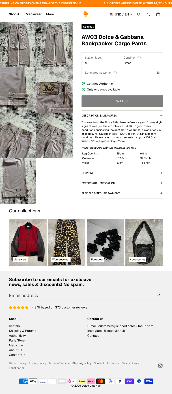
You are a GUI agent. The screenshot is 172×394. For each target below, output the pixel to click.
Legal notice (17, 368)
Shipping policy (81, 363)
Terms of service (59, 363)
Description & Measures (99, 115)
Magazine (16, 345)
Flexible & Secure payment (101, 193)
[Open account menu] (148, 14)
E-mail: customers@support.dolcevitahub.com (120, 326)
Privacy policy (37, 363)
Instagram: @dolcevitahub (106, 331)
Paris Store (17, 340)
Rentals (14, 326)
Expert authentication (98, 183)
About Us (15, 350)
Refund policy (17, 363)
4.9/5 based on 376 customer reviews (59, 307)
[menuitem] (50, 14)
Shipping (88, 173)
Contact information (107, 363)
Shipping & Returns (22, 331)
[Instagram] (160, 365)
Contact (93, 336)
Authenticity (17, 336)
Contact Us (17, 355)
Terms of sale (130, 363)
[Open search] (139, 14)
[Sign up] (159, 295)
